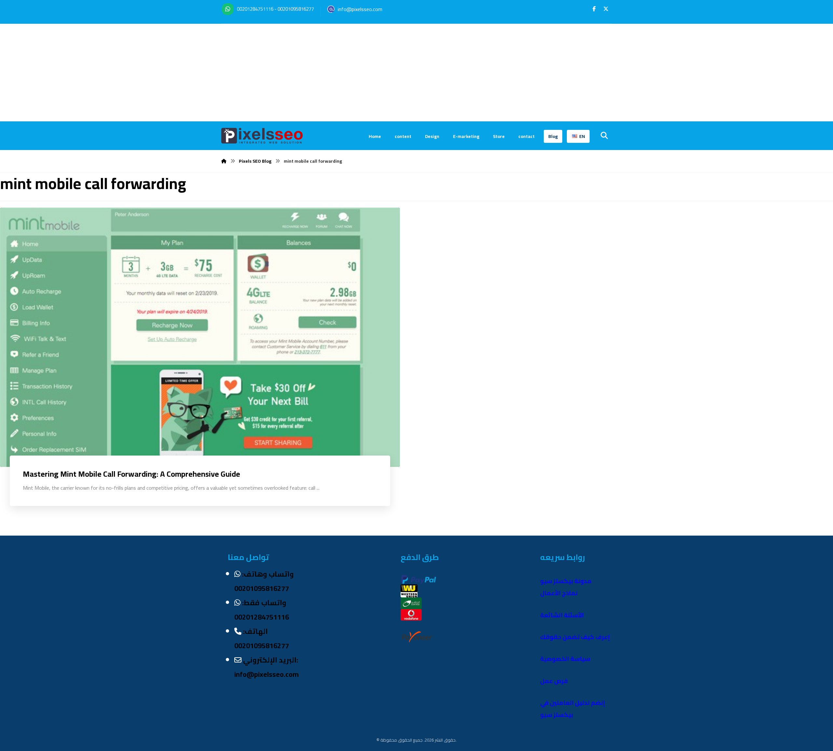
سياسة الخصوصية (565, 658)
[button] (594, 9)
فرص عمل (554, 681)
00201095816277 (296, 9)
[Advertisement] (416, 72)
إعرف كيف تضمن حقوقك (575, 637)
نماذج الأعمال (559, 593)
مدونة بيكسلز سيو (566, 581)
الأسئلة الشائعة (562, 615)
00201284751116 (255, 9)
